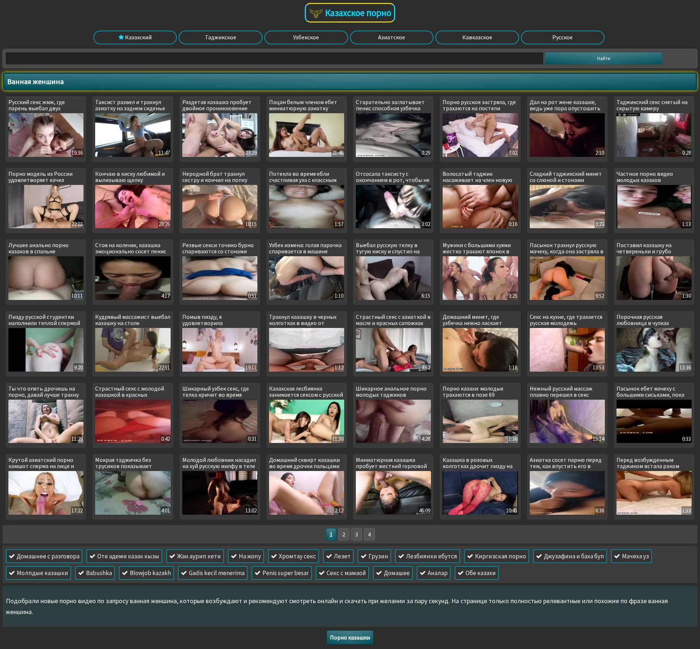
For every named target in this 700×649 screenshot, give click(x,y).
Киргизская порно (500, 556)
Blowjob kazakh (150, 573)
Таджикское (220, 37)
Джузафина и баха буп (573, 556)
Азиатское (391, 37)
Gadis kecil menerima (216, 573)
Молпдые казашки (42, 573)
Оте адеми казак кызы (127, 556)
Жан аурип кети (198, 556)
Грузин (378, 556)
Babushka (98, 573)
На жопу (249, 556)
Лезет (342, 556)
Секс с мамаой (346, 573)
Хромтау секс (297, 556)
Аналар (437, 573)
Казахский (138, 37)
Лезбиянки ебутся (431, 556)
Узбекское (306, 37)
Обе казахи (480, 573)
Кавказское (477, 37)
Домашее (396, 573)
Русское (562, 37)
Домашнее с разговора (47, 556)
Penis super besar (285, 573)
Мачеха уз (635, 556)
